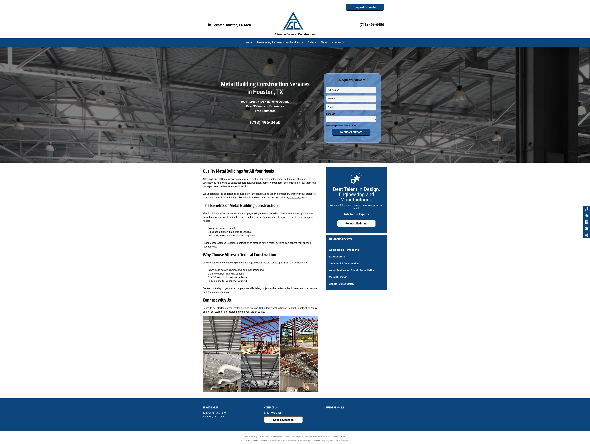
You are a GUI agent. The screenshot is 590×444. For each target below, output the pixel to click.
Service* (330, 114)
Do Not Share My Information (270, 437)
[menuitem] (249, 42)
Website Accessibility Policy (334, 437)
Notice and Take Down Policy (311, 437)
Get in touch (265, 308)
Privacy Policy (250, 437)
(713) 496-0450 (372, 25)
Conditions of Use (291, 437)
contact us (295, 197)
